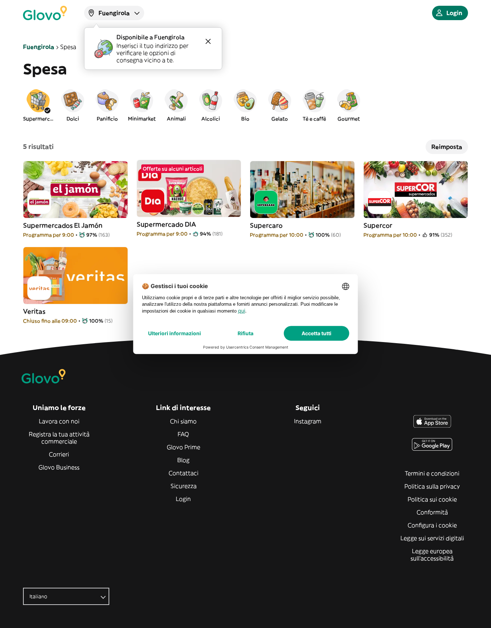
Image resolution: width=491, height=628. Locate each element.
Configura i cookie (432, 525)
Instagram (307, 421)
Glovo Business (58, 467)
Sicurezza (183, 486)
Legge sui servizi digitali (432, 538)
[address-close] (208, 41)
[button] (38, 105)
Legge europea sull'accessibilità (432, 554)
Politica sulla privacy (432, 486)
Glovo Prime (183, 447)
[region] (245, 105)
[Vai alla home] (45, 13)
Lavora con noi (59, 421)
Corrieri (59, 454)
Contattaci (183, 473)
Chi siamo (183, 421)
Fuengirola (38, 46)
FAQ (183, 434)
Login (183, 498)
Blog (183, 460)
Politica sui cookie (432, 499)
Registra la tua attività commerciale (59, 438)
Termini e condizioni (432, 473)
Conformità (432, 512)
